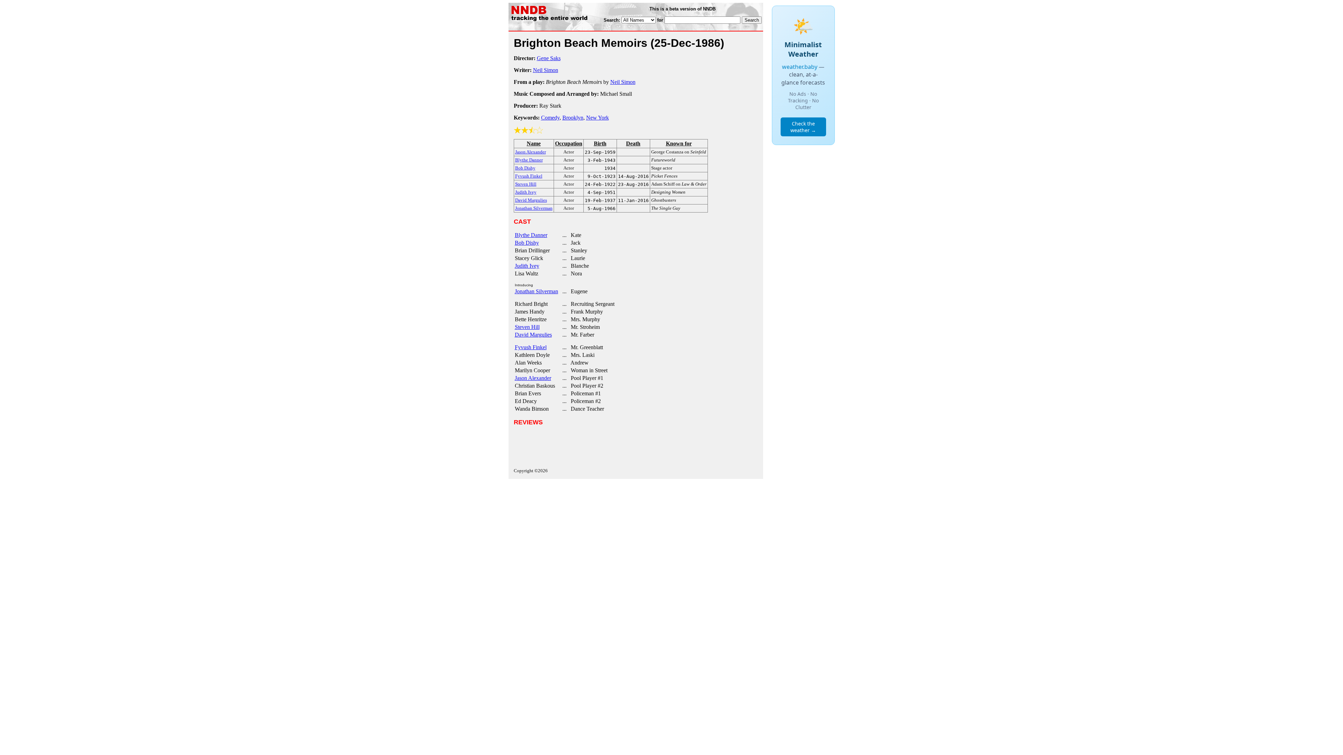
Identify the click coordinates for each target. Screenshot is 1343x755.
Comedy (550, 118)
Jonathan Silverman (536, 291)
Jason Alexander (533, 378)
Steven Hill (527, 327)
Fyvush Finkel (531, 347)
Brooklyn (572, 118)
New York (597, 118)
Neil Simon (545, 70)
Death (633, 143)
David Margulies (533, 335)
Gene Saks (549, 58)
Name (534, 143)
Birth (600, 143)
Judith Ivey (527, 266)
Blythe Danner (531, 235)
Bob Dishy (527, 243)
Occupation (568, 143)
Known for (679, 143)
